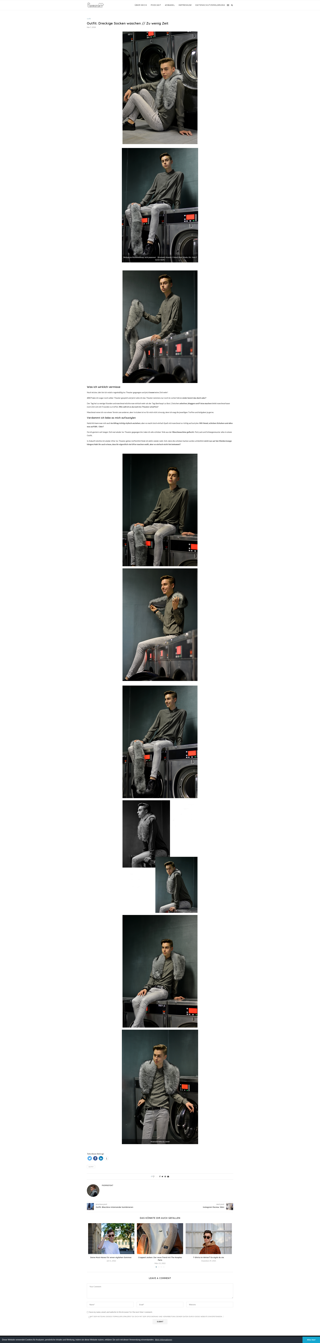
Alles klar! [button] (311, 1340)
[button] (90, 1158)
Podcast (156, 5)
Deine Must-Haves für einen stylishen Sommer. (111, 1257)
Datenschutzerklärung (210, 5)
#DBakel (170, 5)
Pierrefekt (107, 1185)
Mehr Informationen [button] (163, 1340)
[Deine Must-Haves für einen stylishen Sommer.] (111, 1238)
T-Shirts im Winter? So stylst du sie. (208, 1257)
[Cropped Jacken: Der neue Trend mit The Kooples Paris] (160, 1238)
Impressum (185, 5)
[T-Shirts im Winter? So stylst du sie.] (209, 1238)
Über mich (141, 5)
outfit (89, 19)
